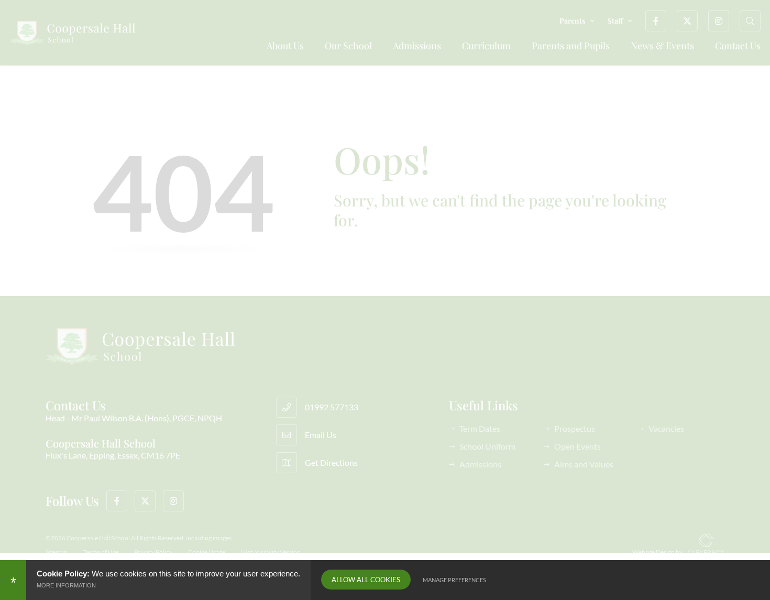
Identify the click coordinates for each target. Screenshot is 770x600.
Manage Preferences (454, 579)
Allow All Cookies (366, 579)
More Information (66, 585)
